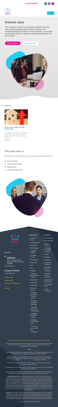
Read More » (7, 140)
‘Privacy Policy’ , (9, 277)
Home (2, 105)
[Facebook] (49, 3)
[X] (53, 3)
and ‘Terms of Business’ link (12, 283)
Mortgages (33, 235)
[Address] (5, 256)
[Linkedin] (45, 3)
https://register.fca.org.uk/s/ (27, 360)
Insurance (47, 235)
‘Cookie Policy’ (9, 280)
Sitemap (7, 288)
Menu (51, 13)
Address (11, 257)
